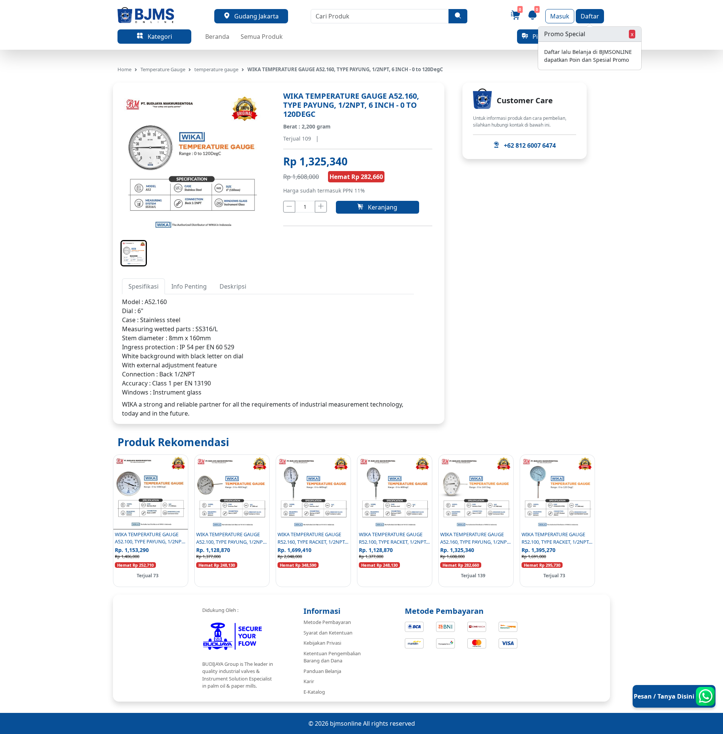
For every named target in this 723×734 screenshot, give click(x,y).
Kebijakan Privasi (322, 642)
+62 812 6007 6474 (527, 145)
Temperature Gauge (162, 69)
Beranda (217, 36)
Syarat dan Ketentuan (328, 632)
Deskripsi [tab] (233, 286)
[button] (133, 253)
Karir (309, 681)
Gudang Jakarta (254, 16)
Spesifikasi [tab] (143, 286)
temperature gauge (216, 69)
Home (124, 69)
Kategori (157, 36)
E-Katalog (314, 691)
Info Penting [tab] (189, 286)
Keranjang (380, 207)
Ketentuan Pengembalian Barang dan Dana (332, 657)
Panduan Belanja (322, 671)
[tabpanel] (268, 347)
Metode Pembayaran (327, 622)
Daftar (590, 16)
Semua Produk (262, 36)
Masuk (559, 16)
